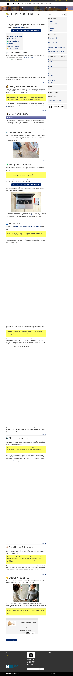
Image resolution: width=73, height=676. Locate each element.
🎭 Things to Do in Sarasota (54, 45)
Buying (26, 3)
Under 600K (50, 71)
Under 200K (50, 61)
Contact (24, 0)
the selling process (19, 27)
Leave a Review (30, 0)
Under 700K (50, 73)
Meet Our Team (18, 0)
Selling (32, 3)
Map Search (52, 28)
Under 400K (50, 66)
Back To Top (43, 82)
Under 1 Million (51, 80)
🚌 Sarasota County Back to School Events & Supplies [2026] (55, 37)
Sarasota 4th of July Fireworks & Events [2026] (56, 48)
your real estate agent (28, 57)
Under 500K (50, 68)
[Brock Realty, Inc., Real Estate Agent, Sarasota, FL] (12, 666)
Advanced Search (53, 23)
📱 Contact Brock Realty (12, 38)
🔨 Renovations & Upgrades (13, 40)
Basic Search (52, 21)
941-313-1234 (58, 0)
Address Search (53, 26)
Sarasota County (35, 105)
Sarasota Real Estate (9, 0)
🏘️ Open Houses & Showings (13, 46)
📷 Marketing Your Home (12, 44)
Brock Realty (9, 16)
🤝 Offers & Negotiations (12, 48)
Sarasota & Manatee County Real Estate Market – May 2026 (56, 52)
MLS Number (52, 30)
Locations (40, 3)
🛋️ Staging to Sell (10, 43)
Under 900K (50, 78)
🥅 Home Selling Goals (12, 35)
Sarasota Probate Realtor (55, 89)
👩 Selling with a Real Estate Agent (14, 36)
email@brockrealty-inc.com (55, 100)
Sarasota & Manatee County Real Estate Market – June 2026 (56, 41)
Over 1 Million (51, 82)
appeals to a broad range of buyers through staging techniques (27, 226)
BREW (11, 673)
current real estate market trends (31, 214)
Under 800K (50, 75)
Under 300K (50, 64)
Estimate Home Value (51, 7)
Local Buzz (49, 3)
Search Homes (22, 7)
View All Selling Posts (12, 640)
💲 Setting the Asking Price (13, 41)
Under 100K (50, 59)
